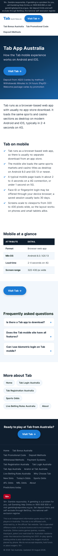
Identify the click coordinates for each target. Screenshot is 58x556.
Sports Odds (12, 398)
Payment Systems (36, 460)
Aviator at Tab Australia (35, 469)
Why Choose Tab (42, 473)
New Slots (8, 478)
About (45, 406)
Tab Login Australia (29, 382)
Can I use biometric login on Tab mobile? (25, 348)
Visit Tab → (34, 18)
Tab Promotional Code (37, 26)
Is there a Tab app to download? (25, 322)
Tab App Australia (12, 469)
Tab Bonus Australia (13, 26)
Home (9, 382)
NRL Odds (21, 483)
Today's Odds (23, 478)
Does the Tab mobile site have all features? (26, 334)
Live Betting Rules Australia (20, 406)
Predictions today (12, 487)
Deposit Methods (12, 32)
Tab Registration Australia (20, 390)
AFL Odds (8, 483)
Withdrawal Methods (13, 460)
